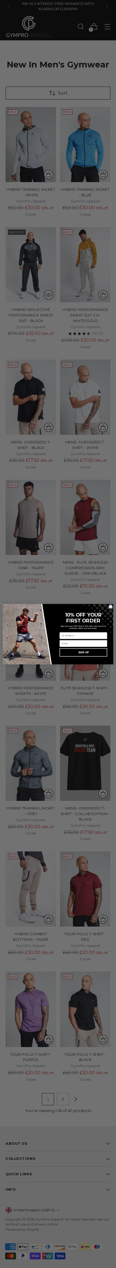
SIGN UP (83, 652)
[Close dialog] (110, 606)
